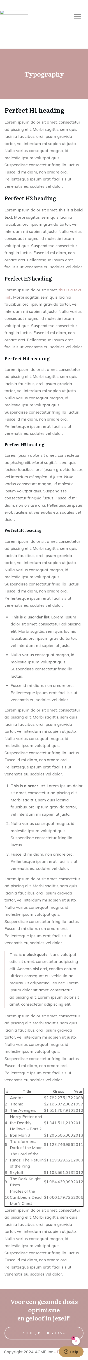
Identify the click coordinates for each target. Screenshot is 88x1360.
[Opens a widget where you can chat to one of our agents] (71, 1352)
